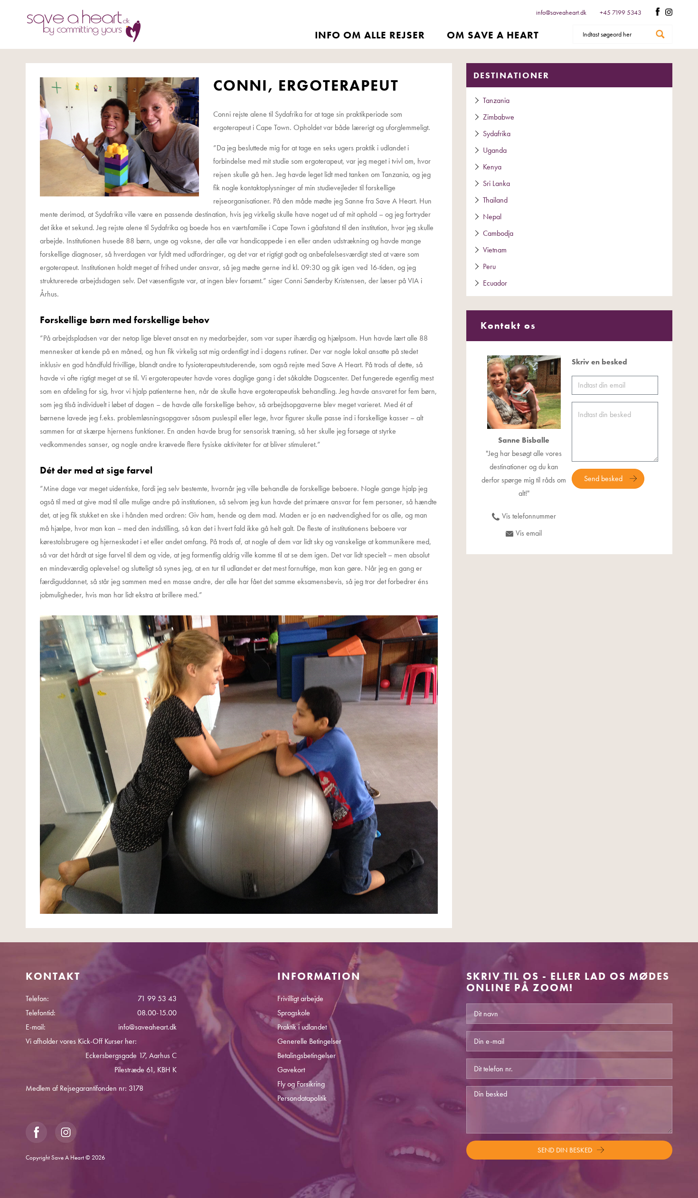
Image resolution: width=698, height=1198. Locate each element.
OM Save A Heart (493, 34)
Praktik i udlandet (302, 1027)
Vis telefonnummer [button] (529, 516)
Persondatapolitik (302, 1098)
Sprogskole (293, 1013)
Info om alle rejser (370, 34)
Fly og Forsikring (301, 1084)
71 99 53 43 (157, 998)
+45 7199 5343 (621, 12)
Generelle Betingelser (309, 1041)
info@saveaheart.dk (561, 12)
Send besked (603, 478)
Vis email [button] (529, 533)
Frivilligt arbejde (300, 998)
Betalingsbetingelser (306, 1055)
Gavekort (291, 1070)
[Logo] (84, 26)
